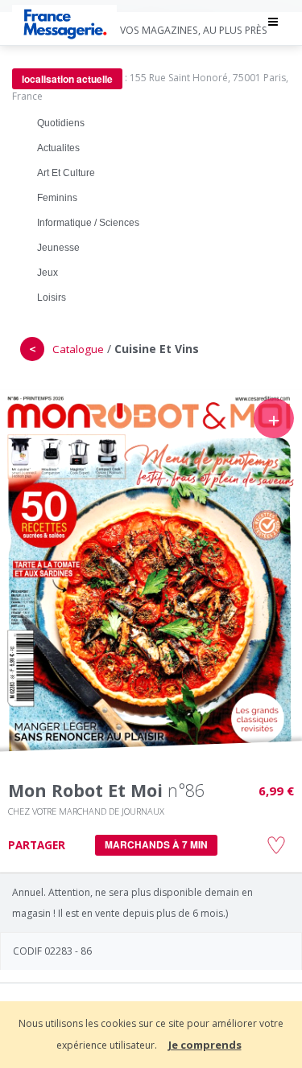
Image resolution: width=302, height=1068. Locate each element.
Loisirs (51, 297)
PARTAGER (36, 845)
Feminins (57, 197)
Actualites (58, 148)
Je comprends (205, 1044)
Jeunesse (58, 247)
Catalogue (78, 349)
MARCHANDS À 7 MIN (156, 845)
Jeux (47, 272)
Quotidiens (61, 123)
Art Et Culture (66, 173)
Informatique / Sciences (88, 222)
